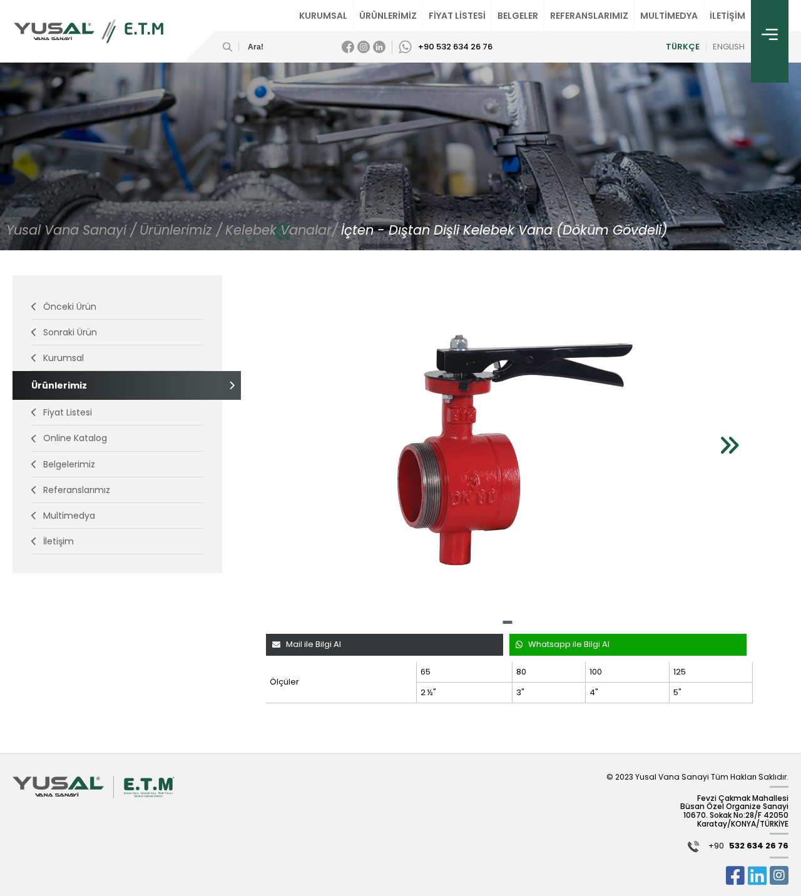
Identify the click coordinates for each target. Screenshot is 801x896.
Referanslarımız (76, 490)
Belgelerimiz (69, 464)
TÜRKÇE (683, 47)
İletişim (58, 541)
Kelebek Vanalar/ (281, 230)
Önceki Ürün (69, 306)
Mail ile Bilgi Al (313, 644)
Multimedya (69, 515)
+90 (748, 846)
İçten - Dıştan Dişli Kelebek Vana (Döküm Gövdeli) (504, 230)
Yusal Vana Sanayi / (71, 230)
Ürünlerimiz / (181, 230)
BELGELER (517, 15)
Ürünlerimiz (59, 385)
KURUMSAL (323, 15)
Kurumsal (63, 358)
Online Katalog (75, 438)
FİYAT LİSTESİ (457, 15)
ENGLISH (729, 47)
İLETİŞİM (727, 15)
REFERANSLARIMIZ (589, 15)
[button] (507, 622)
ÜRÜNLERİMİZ (388, 15)
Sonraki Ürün (70, 332)
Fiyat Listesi (67, 412)
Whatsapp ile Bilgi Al (569, 644)
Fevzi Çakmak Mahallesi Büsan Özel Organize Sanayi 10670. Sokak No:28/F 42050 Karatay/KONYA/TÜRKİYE (734, 811)
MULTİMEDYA (669, 15)
